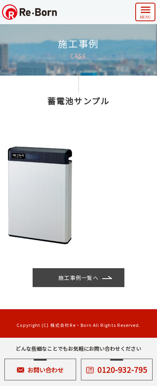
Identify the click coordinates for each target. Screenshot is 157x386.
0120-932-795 (122, 369)
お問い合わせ (45, 369)
